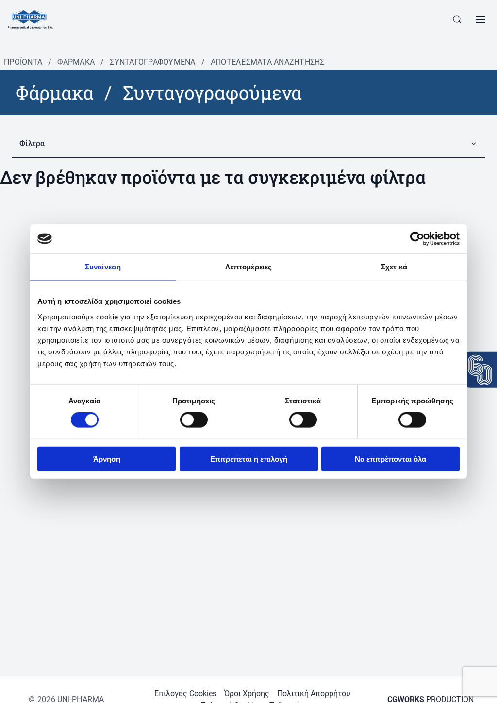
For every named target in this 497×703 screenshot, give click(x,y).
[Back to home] (30, 19)
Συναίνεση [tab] (103, 267)
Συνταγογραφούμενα (152, 62)
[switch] (194, 420)
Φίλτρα (32, 143)
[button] (457, 19)
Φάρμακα (76, 62)
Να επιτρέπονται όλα (390, 458)
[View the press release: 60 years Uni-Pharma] (480, 370)
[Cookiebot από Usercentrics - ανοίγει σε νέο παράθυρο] (417, 239)
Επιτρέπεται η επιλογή (248, 458)
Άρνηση (106, 458)
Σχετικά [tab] (394, 267)
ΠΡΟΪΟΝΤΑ (23, 62)
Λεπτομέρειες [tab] (248, 267)
